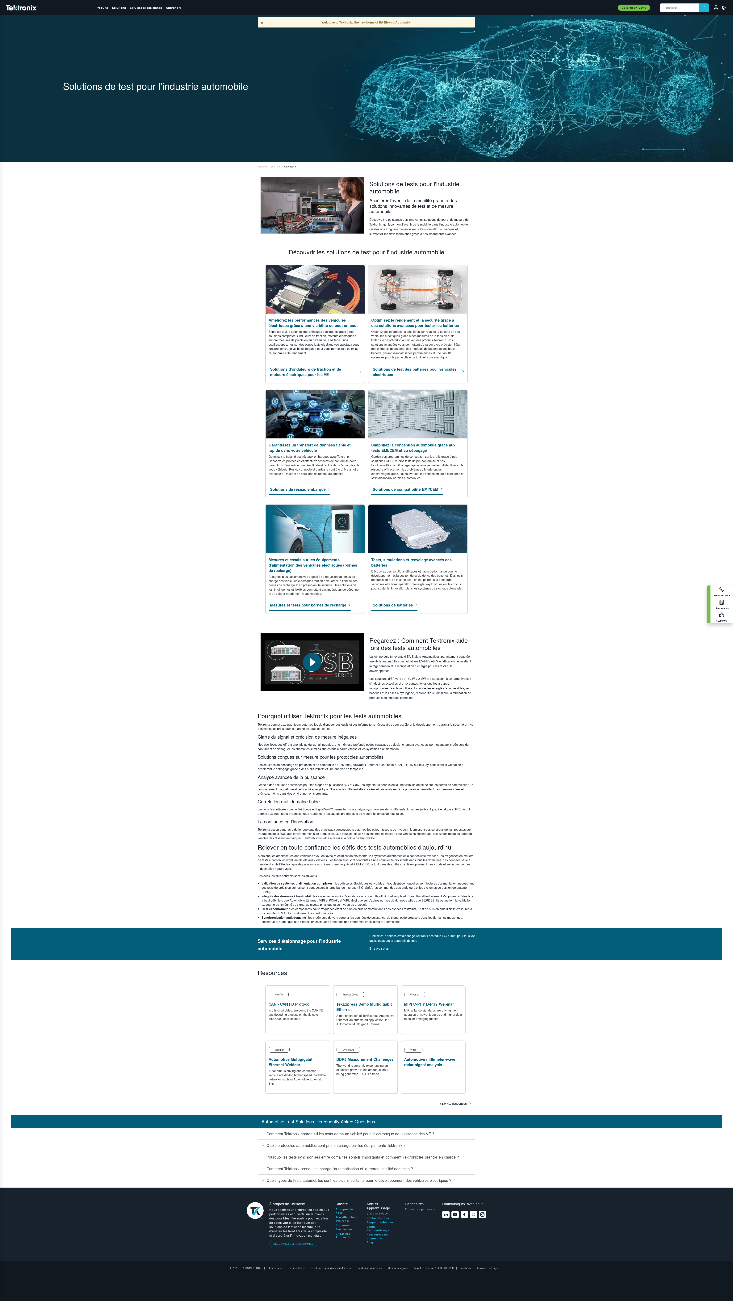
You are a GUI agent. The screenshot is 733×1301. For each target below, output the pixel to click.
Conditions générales (369, 1268)
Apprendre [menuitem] (173, 8)
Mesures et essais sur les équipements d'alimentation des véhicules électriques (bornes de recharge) (313, 565)
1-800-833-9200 (377, 1213)
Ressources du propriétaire (377, 1236)
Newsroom (343, 1225)
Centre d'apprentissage (377, 1228)
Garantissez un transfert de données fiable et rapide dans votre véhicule (310, 447)
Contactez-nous (377, 1217)
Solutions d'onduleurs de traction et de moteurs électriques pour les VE (305, 371)
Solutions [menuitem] (119, 8)
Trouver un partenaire (420, 1209)
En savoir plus (379, 948)
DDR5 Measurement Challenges (365, 1059)
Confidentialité (296, 1268)
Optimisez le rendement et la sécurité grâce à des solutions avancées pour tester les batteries (415, 322)
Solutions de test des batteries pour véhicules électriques (415, 371)
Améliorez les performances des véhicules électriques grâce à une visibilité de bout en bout (313, 322)
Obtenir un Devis (634, 7)
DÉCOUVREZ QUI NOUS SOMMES (293, 1243)
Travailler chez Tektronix (346, 1219)
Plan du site (274, 1268)
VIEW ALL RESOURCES (453, 1103)
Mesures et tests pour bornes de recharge (308, 605)
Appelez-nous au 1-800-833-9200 (434, 1268)
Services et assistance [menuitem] (146, 8)
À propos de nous (344, 1211)
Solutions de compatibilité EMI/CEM (405, 489)
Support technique (379, 1222)
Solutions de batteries (393, 605)
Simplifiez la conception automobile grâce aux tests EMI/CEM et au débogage (413, 447)
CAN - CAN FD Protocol (290, 1004)
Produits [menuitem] (102, 8)
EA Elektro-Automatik (343, 1235)
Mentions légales (398, 1268)
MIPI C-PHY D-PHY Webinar (429, 1004)
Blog (369, 1242)
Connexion (714, 8)
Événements (344, 1229)
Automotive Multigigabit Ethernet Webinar (290, 1061)
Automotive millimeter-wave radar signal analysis (429, 1061)
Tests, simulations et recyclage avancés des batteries (411, 562)
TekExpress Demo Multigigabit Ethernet (364, 1006)
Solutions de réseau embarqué (298, 489)
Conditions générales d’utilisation (331, 1268)
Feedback (465, 1268)
